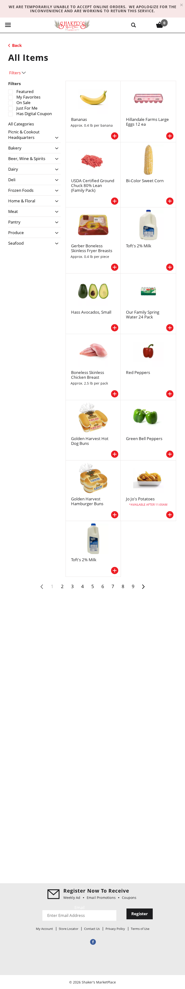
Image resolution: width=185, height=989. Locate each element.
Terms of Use (140, 929)
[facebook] (92, 942)
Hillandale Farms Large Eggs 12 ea (147, 122)
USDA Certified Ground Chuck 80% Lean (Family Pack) (92, 185)
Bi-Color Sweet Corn (145, 180)
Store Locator (68, 929)
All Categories (21, 124)
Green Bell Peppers (144, 438)
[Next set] (143, 587)
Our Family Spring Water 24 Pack (142, 314)
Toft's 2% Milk (138, 246)
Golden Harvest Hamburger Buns (87, 501)
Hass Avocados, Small (91, 312)
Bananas (79, 119)
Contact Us (92, 929)
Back (16, 45)
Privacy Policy (115, 929)
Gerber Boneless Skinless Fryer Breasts (91, 248)
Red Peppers (138, 372)
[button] (55, 137)
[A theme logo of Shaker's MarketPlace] (72, 25)
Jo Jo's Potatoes (140, 499)
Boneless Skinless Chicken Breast (87, 375)
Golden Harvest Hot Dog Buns (89, 441)
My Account (44, 929)
